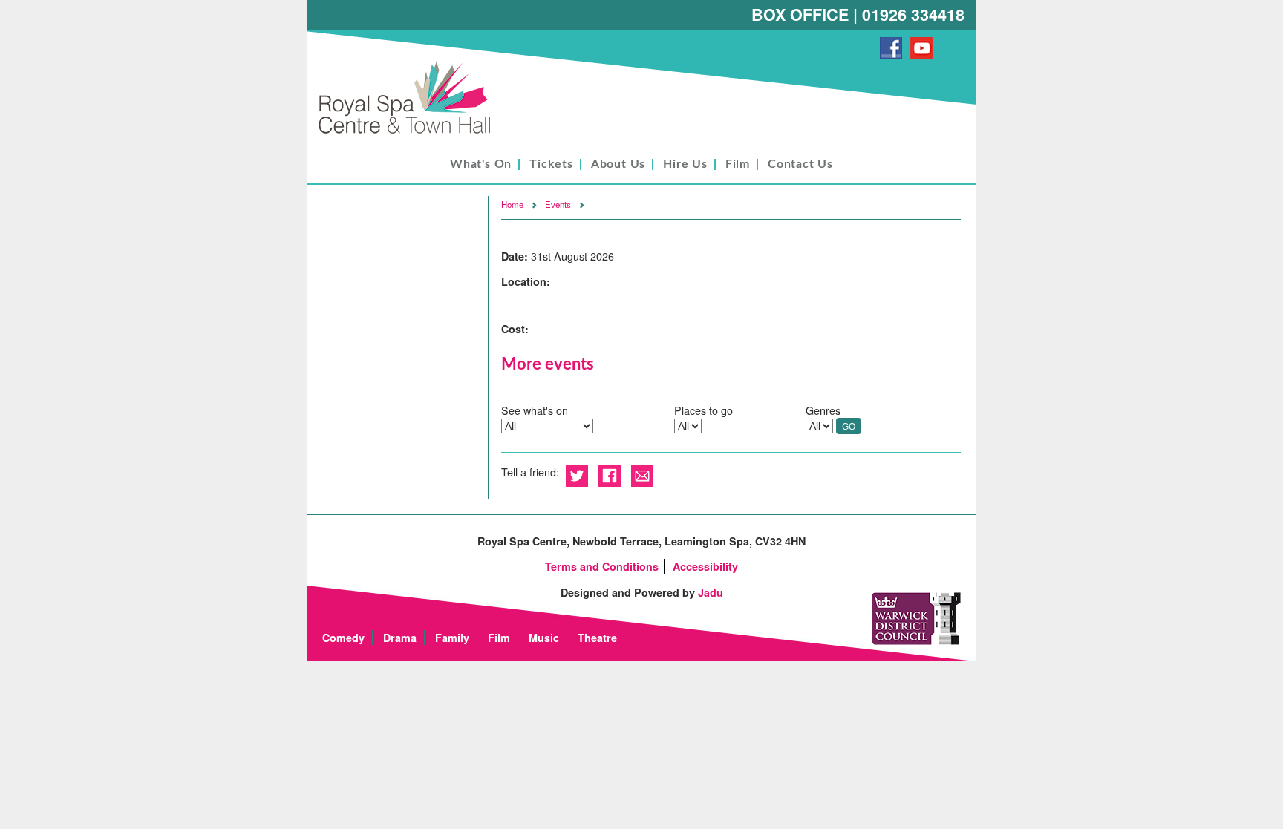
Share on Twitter (577, 476)
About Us (618, 164)
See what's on (534, 410)
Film (737, 164)
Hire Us (685, 164)
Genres (823, 410)
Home (512, 204)
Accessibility (705, 566)
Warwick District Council (916, 618)
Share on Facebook (609, 476)
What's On (481, 164)
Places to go (703, 410)
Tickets (551, 164)
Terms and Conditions (602, 566)
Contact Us (800, 164)
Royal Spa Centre (411, 98)
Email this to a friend (642, 476)
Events (558, 204)
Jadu (710, 592)
